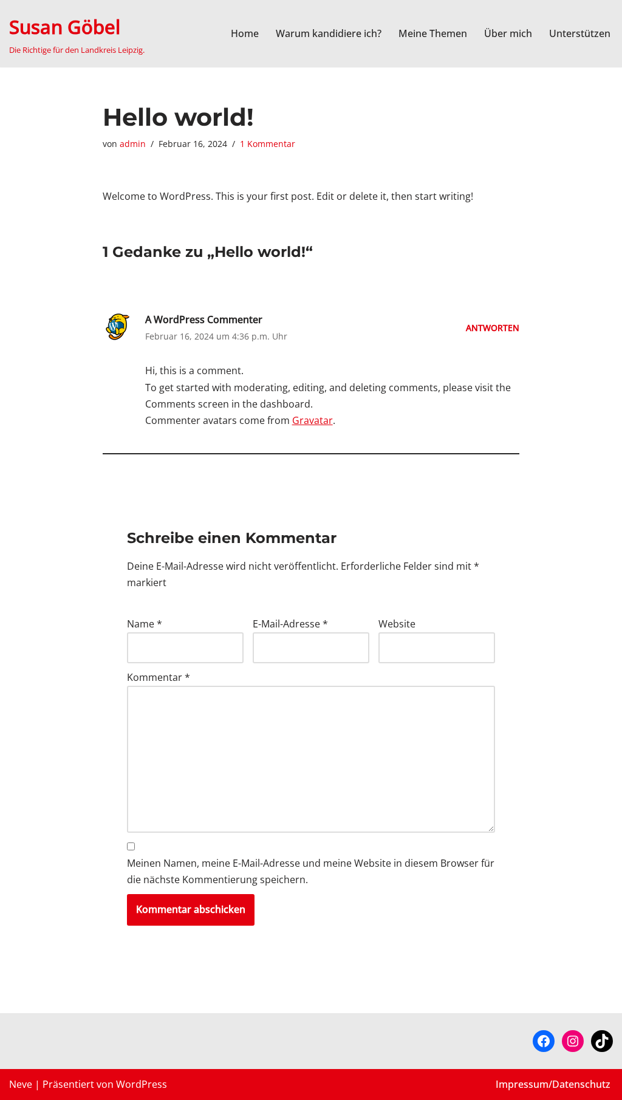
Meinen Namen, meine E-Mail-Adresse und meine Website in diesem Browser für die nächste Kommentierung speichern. (310, 871)
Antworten (492, 327)
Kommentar (158, 677)
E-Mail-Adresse (290, 623)
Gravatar (312, 420)
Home (245, 33)
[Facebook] (544, 1041)
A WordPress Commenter (203, 319)
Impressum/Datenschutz (553, 1084)
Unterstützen (579, 33)
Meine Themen (432, 33)
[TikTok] (602, 1041)
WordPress (141, 1084)
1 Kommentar (267, 143)
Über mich (508, 33)
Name (144, 623)
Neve (20, 1084)
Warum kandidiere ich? (328, 33)
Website (396, 623)
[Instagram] (573, 1041)
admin (133, 143)
